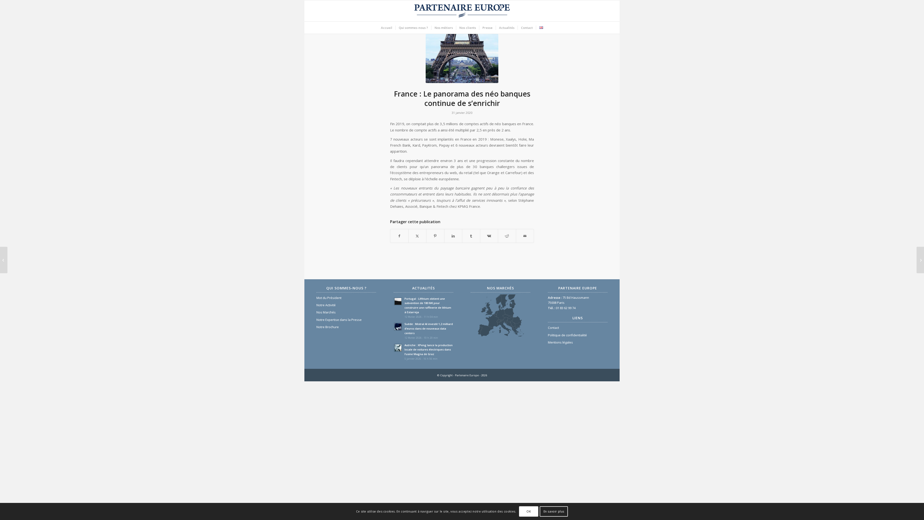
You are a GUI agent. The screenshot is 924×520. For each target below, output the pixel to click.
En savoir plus (554, 511)
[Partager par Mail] (525, 236)
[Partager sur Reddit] (507, 236)
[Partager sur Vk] (489, 236)
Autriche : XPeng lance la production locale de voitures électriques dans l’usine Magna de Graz (428, 349)
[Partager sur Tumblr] (471, 236)
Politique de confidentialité (567, 335)
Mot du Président (328, 298)
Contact (553, 327)
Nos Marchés (326, 312)
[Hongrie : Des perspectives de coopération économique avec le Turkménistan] (920, 260)
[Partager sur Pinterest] (435, 236)
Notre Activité (326, 305)
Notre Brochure (327, 327)
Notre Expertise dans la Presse (339, 320)
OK (528, 511)
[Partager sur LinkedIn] (453, 236)
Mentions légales (560, 342)
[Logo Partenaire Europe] (462, 10)
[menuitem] (386, 28)
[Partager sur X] (417, 236)
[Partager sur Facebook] (399, 236)
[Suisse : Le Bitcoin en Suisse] (3, 260)
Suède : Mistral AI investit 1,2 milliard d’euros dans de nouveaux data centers (428, 328)
